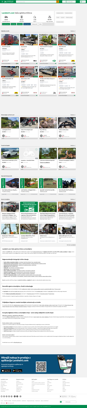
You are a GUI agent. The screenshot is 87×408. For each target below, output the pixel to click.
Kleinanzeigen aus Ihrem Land (7, 114)
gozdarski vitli (21, 265)
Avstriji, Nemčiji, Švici (38, 316)
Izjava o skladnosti (44, 400)
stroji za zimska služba (37, 274)
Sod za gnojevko (19, 386)
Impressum (37, 400)
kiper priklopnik (11, 267)
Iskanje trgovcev (27, 24)
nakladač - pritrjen (34, 276)
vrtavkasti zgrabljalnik (26, 263)
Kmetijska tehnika (60, 13)
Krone (13, 306)
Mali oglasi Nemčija (66, 385)
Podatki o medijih (7, 400)
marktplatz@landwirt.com (47, 406)
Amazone (25, 306)
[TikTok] (9, 396)
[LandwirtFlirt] (20, 396)
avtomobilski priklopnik (19, 267)
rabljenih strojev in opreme (19, 305)
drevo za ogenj (57, 289)
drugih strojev (51, 293)
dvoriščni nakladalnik (21, 274)
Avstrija (64, 381)
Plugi (17, 385)
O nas (2, 400)
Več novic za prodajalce (71, 244)
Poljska (64, 391)
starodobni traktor (37, 262)
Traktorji (17, 381)
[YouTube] (1, 396)
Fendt (25, 262)
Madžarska (47, 316)
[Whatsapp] (11, 396)
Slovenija (64, 389)
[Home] (8, 2)
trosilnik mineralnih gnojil (18, 272)
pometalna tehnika (29, 274)
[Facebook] (6, 396)
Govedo (33, 385)
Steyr (41, 305)
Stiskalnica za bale (19, 384)
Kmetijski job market (35, 389)
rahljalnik (14, 266)
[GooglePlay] (17, 370)
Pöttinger (16, 306)
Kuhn (11, 306)
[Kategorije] (15, 396)
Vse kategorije (3, 388)
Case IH (53, 305)
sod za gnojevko (26, 272)
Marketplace (20, 24)
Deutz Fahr (8, 306)
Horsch (29, 306)
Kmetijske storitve (60, 21)
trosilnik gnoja (32, 272)
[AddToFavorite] (17, 36)
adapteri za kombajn (26, 273)
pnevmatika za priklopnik (30, 270)
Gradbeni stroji (19, 389)
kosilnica (20, 263)
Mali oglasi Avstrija (66, 382)
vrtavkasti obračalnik (35, 263)
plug (17, 266)
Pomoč (3, 403)
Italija (43, 316)
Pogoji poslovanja (30, 400)
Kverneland (21, 306)
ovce (21, 291)
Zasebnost (24, 400)
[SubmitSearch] (57, 1)
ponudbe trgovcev (6, 24)
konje (19, 291)
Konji (33, 386)
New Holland (28, 262)
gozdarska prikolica (27, 265)
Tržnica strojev (3, 381)
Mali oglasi (3, 384)
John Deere (21, 262)
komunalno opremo (44, 293)
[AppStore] (6, 370)
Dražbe (2, 386)
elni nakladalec (14, 276)
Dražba (40, 24)
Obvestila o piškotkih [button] (16, 400)
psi (22, 291)
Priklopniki (18, 391)
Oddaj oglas (3, 391)
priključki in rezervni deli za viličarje (44, 276)
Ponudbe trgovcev (4, 382)
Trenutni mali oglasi (5, 145)
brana (10, 266)
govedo (15, 291)
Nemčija (64, 384)
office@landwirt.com (18, 342)
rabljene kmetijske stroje (37, 251)
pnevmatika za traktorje (21, 270)
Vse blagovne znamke (5, 389)
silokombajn (32, 273)
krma (53, 289)
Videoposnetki (34, 24)
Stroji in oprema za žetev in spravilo (38, 382)
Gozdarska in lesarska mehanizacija (38, 384)
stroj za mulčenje (13, 269)
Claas (32, 262)
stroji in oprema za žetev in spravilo (37, 289)
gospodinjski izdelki (48, 289)
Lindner (50, 305)
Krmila (58, 17)
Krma (33, 388)
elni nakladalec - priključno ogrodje (24, 276)
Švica (64, 386)
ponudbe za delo (40, 291)
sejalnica (18, 269)
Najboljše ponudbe (5, 31)
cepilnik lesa (34, 265)
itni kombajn (19, 273)
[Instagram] (4, 396)
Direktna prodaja (69, 17)
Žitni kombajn (18, 382)
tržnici (17, 253)
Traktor (33, 381)
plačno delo (50, 291)
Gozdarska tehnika (68, 13)
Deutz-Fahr (49, 391)
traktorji (29, 289)
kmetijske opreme (30, 293)
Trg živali (62, 17)
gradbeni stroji (24, 289)
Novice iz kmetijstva (5, 199)
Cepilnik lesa (18, 388)
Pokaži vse (73, 31)
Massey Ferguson (68, 305)
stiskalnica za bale (42, 263)
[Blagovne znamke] (17, 396)
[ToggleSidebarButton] (2, 2)
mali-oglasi (13, 24)
